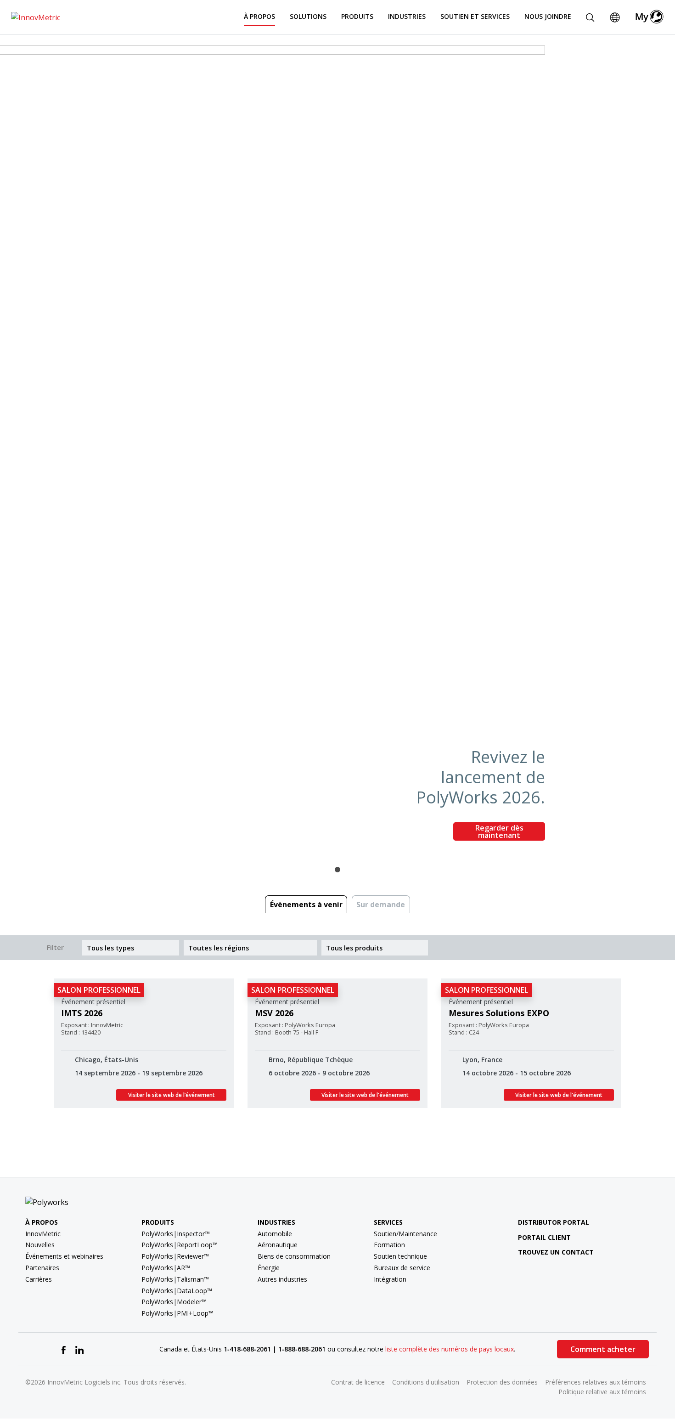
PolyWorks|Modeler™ (174, 1301)
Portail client (544, 1237)
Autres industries (282, 1279)
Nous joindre (547, 16)
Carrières (38, 1279)
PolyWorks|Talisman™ (175, 1279)
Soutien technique (400, 1256)
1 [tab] (337, 869)
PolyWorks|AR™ (165, 1267)
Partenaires (42, 1267)
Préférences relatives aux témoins (595, 1382)
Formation (389, 1244)
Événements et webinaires (64, 1256)
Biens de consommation (294, 1256)
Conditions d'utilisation (425, 1382)
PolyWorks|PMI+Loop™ (177, 1313)
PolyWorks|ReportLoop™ (179, 1244)
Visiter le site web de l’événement (171, 1095)
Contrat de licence (358, 1382)
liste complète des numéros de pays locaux (449, 1349)
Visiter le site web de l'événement (365, 1095)
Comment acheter (603, 1349)
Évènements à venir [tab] (306, 904)
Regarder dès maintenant (499, 831)
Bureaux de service (402, 1267)
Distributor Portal (553, 1222)
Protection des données (502, 1382)
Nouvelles (40, 1244)
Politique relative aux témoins (602, 1391)
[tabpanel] (337, 446)
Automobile (275, 1233)
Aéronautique (278, 1244)
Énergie (269, 1267)
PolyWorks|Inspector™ (175, 1233)
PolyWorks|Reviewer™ (175, 1256)
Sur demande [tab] (380, 904)
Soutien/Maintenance (405, 1233)
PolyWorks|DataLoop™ (176, 1290)
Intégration (390, 1279)
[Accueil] (35, 16)
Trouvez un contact (556, 1252)
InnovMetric (43, 1233)
